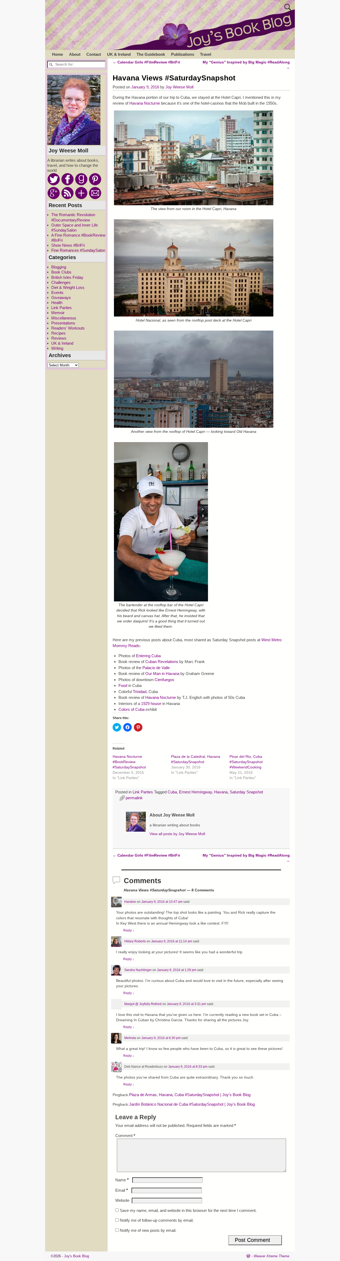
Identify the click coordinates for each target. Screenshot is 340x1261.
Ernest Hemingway (195, 792)
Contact (93, 54)
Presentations (63, 323)
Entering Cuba (148, 655)
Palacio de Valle (156, 667)
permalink (134, 798)
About (74, 54)
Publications (182, 54)
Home (57, 54)
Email (121, 1190)
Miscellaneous (63, 318)
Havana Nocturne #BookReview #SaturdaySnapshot (129, 761)
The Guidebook (151, 54)
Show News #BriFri (68, 245)
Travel (205, 54)
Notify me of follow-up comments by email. (157, 1220)
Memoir (58, 312)
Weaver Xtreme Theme (271, 1256)
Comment (125, 1135)
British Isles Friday (67, 277)
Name (122, 1180)
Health (56, 302)
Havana (221, 792)
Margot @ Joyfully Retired (143, 1004)
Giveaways (61, 297)
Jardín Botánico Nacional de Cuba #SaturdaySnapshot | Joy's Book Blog (192, 1104)
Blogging (58, 267)
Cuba (172, 792)
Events (57, 292)
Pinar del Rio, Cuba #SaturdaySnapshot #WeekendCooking (246, 761)
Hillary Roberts (135, 941)
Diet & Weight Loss (67, 287)
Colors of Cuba (131, 709)
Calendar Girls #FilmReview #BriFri (146, 62)
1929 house (151, 703)
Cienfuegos (164, 679)
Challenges (61, 282)
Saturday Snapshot (246, 792)
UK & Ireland (119, 54)
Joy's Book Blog (76, 1256)
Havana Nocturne (145, 103)
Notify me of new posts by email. (148, 1230)
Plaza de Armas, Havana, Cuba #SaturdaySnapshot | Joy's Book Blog (189, 1095)
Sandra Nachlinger (138, 970)
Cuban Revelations (161, 661)
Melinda (130, 1038)
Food (122, 685)
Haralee (130, 902)
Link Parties (143, 792)
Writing (57, 348)
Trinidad (139, 691)
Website (122, 1200)
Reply (128, 930)
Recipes (58, 333)
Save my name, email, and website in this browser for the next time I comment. (188, 1210)
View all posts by (177, 834)
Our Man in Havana (162, 673)
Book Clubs (61, 272)
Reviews (58, 338)
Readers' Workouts (68, 328)
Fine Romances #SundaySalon (78, 250)
